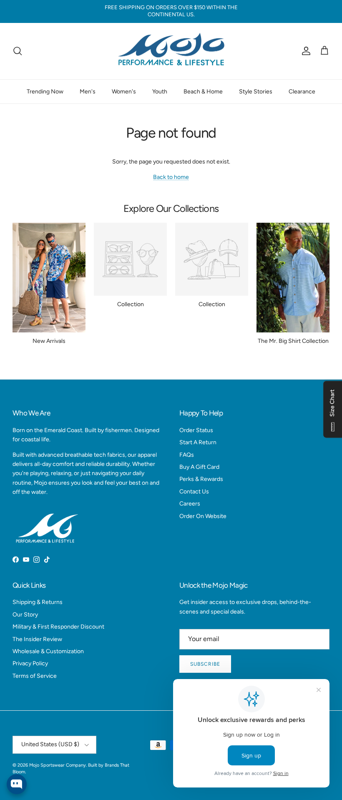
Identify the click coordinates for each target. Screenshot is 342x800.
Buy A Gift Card (199, 466)
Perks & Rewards (201, 479)
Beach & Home (203, 91)
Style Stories (255, 91)
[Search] (18, 51)
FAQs (186, 454)
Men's (88, 91)
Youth (159, 91)
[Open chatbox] (17, 784)
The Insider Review (37, 639)
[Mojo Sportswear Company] (171, 51)
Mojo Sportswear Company (57, 765)
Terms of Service (35, 675)
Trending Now (45, 91)
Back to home (171, 177)
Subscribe (205, 664)
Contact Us (194, 491)
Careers (189, 503)
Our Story (25, 614)
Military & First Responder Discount (58, 626)
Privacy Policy (30, 663)
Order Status (196, 430)
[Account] (304, 51)
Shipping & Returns (38, 602)
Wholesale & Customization (48, 651)
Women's (124, 91)
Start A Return (197, 442)
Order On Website (202, 516)
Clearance (302, 91)
